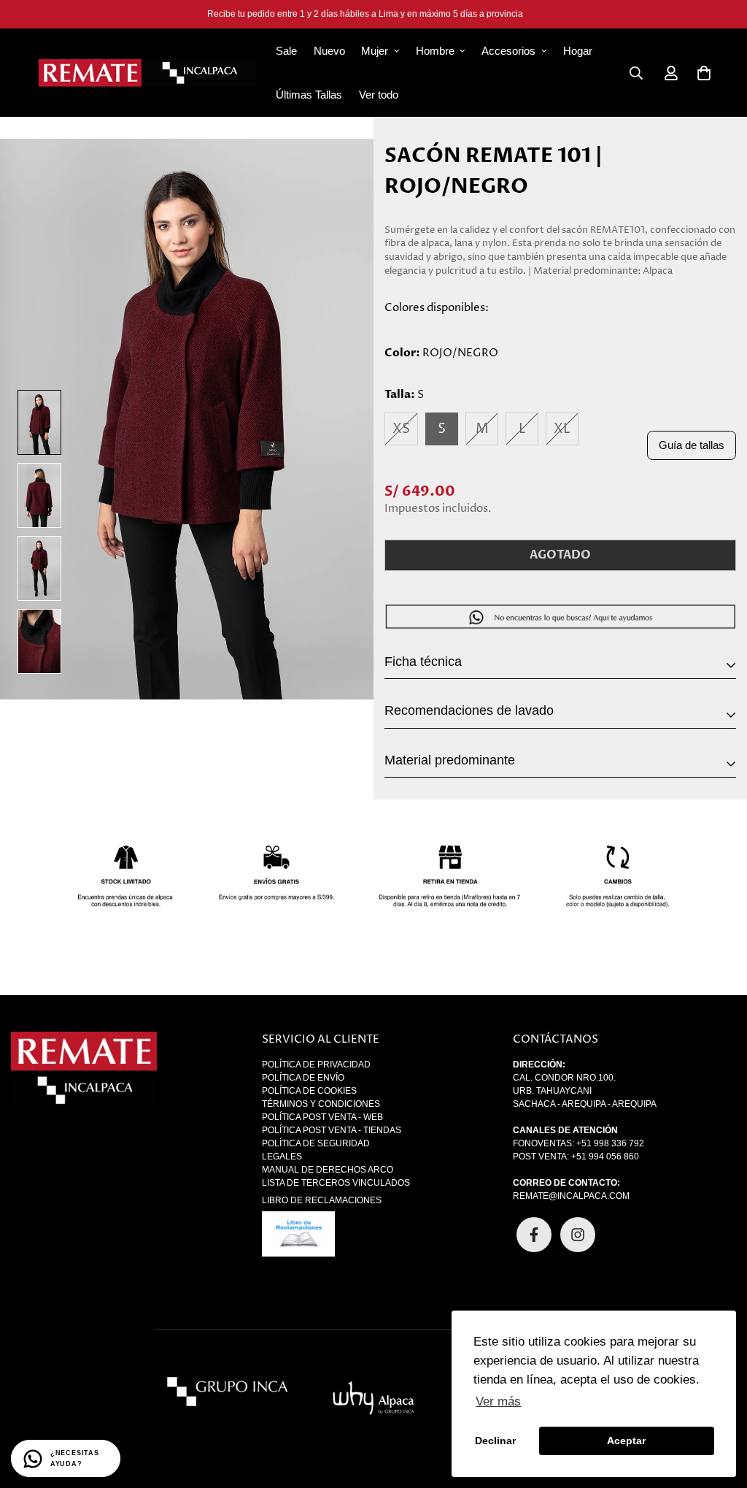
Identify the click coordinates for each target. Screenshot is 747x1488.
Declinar (495, 1440)
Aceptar (626, 1440)
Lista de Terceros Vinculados (336, 1183)
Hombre (435, 51)
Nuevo (329, 51)
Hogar (577, 51)
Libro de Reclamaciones (322, 1200)
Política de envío (303, 1078)
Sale (286, 51)
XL (562, 429)
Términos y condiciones (321, 1104)
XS (401, 429)
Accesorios (508, 51)
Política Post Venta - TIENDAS (331, 1130)
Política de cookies (309, 1091)
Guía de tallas (691, 445)
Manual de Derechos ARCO (327, 1170)
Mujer (374, 51)
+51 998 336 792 (610, 1143)
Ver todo (378, 94)
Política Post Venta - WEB (322, 1117)
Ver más (498, 1401)
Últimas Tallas (309, 94)
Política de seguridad (316, 1143)
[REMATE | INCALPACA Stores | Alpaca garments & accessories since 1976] (147, 72)
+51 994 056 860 (605, 1156)
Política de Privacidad (316, 1064)
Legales (282, 1156)
